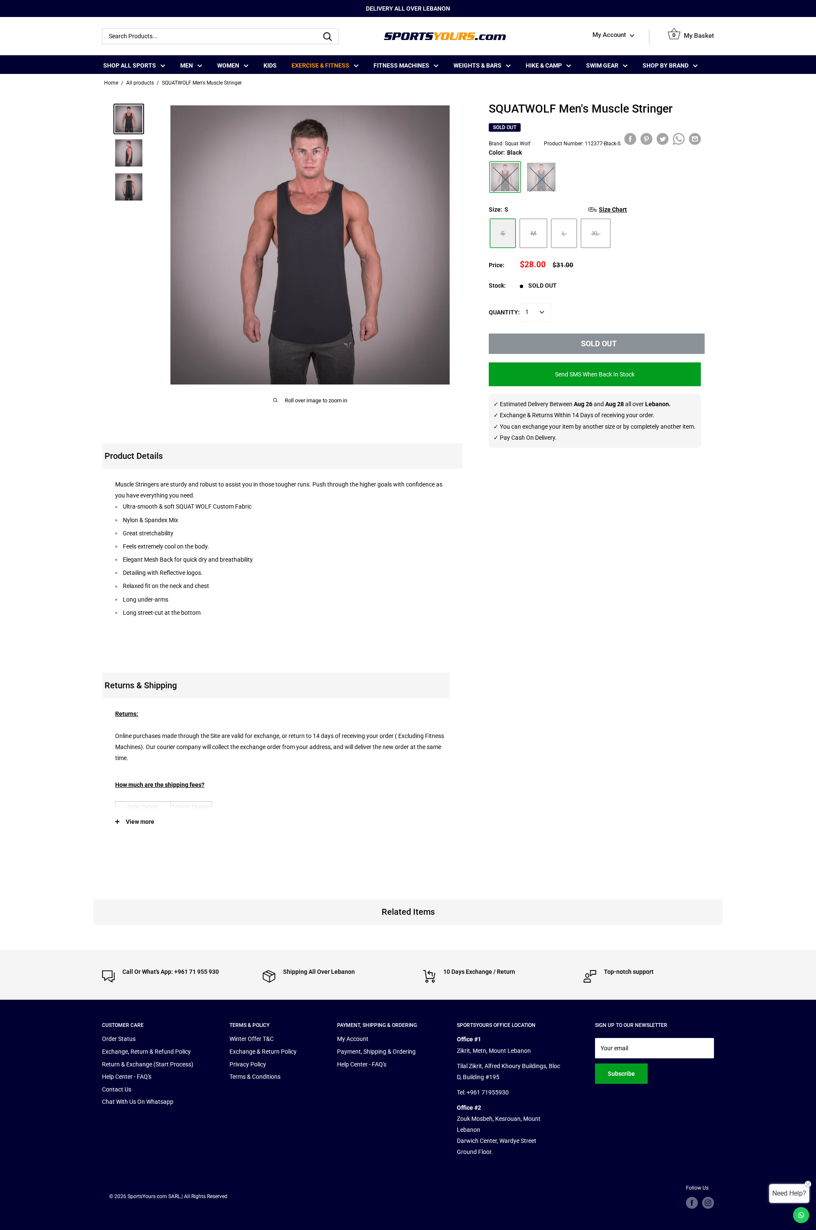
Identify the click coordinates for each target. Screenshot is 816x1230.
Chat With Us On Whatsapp (137, 1101)
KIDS (270, 65)
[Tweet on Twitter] (663, 139)
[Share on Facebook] (630, 139)
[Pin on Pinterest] (646, 139)
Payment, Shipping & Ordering (376, 1051)
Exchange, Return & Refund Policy (146, 1051)
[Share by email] (695, 139)
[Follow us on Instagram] (708, 1203)
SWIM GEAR (602, 65)
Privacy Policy (248, 1064)
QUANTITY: (504, 312)
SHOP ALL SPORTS (129, 65)
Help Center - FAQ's (126, 1076)
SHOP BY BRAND (665, 65)
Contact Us (116, 1089)
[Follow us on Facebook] (692, 1203)
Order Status (119, 1038)
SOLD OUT (599, 343)
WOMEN (228, 65)
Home (111, 83)
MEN (186, 65)
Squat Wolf (517, 143)
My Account (610, 35)
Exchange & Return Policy (263, 1051)
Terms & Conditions (255, 1076)
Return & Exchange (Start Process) (147, 1064)
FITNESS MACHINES (401, 65)
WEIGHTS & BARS (477, 65)
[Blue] (541, 177)
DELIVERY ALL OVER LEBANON (408, 8)
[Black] (505, 177)
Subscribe (621, 1073)
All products (140, 83)
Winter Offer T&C (252, 1038)
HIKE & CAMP (544, 65)
